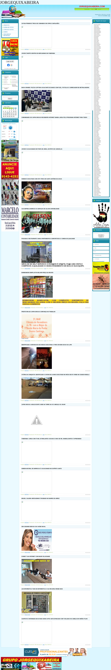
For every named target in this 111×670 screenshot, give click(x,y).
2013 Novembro (97, 77)
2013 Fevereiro (97, 66)
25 (15, 114)
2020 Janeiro (97, 174)
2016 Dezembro (97, 126)
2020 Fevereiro (97, 175)
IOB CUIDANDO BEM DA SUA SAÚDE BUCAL (34, 526)
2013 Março (96, 67)
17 (13, 113)
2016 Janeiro (97, 111)
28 (7, 116)
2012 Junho (96, 55)
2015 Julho (96, 104)
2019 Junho (96, 165)
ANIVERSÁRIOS (14, 82)
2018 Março (96, 145)
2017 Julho (96, 135)
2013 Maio (96, 70)
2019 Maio (96, 163)
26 (3, 116)
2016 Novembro (97, 124)
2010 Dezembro (97, 32)
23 (11, 114)
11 (15, 111)
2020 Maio (96, 178)
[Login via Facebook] (8, 65)
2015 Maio (96, 101)
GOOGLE (97, 244)
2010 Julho (96, 25)
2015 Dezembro (97, 110)
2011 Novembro (97, 46)
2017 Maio (96, 132)
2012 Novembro (97, 62)
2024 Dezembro (97, 192)
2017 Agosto (96, 136)
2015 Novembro (97, 109)
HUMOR (5, 81)
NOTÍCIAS (13, 76)
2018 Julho (96, 150)
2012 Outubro (97, 61)
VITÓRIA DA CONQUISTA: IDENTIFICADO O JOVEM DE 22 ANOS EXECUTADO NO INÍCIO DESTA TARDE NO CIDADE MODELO (55, 374)
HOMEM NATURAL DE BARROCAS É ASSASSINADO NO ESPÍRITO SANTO (42, 468)
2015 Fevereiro (97, 97)
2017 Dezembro (97, 141)
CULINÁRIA (13, 79)
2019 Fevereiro (97, 160)
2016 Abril (96, 115)
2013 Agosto (96, 74)
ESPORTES (6, 76)
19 (3, 114)
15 (9, 113)
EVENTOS (6, 79)
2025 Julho (96, 193)
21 (7, 114)
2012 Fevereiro (97, 50)
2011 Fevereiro (97, 35)
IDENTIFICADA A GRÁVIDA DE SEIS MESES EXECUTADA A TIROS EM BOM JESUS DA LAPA (47, 344)
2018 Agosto (96, 152)
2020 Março (96, 176)
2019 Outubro (97, 170)
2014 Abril (96, 84)
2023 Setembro (97, 188)
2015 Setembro (97, 106)
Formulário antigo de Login (10, 68)
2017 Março (96, 130)
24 (13, 114)
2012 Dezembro (97, 63)
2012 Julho (96, 57)
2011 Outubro (97, 45)
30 (11, 116)
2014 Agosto (96, 89)
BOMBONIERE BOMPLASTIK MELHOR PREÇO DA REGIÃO (37, 272)
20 (5, 114)
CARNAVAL (13, 84)
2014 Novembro (97, 93)
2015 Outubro (97, 107)
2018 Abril (96, 147)
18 (15, 113)
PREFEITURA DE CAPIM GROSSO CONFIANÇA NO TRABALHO (38, 311)
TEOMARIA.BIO (98, 255)
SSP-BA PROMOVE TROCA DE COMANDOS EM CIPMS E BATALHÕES (40, 23)
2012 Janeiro (97, 49)
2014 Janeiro (97, 80)
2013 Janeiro (97, 64)
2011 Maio (96, 38)
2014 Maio (96, 85)
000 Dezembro (97, 24)
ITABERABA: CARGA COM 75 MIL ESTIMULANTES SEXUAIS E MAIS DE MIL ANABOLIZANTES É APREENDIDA (51, 438)
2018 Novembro (97, 156)
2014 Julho (96, 88)
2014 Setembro (97, 91)
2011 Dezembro (97, 48)
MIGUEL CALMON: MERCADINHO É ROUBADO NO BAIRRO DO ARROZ (40, 498)
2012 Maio (96, 54)
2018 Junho (96, 149)
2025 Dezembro (97, 195)
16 (11, 113)
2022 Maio (96, 183)
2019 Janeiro (97, 158)
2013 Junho (96, 71)
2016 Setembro (97, 122)
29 (9, 116)
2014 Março (96, 83)
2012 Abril (96, 53)
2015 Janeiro (97, 96)
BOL (95, 248)
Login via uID (10, 61)
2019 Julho (96, 166)
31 (13, 116)
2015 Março (96, 98)
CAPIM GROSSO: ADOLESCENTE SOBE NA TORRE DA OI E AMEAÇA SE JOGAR (43, 404)
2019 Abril (96, 162)
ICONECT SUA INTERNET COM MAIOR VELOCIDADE (36, 556)
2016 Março (96, 114)
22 (9, 114)
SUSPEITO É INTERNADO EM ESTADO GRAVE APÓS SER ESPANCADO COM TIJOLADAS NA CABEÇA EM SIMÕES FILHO (54, 618)
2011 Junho (96, 40)
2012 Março (96, 51)
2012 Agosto (96, 58)
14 (7, 113)
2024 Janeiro (97, 190)
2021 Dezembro (97, 182)
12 (3, 113)
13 (5, 113)
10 (13, 111)
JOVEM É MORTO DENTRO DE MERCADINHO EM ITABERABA (38, 53)
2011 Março (96, 36)
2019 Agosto (96, 167)
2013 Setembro (97, 75)
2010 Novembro (97, 31)
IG (95, 251)
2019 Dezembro (97, 173)
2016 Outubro (97, 123)
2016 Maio (96, 117)
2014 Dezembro (97, 94)
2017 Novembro (97, 140)
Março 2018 (6, 106)
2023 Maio (96, 186)
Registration (86, 9)
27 (5, 116)
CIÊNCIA (5, 82)
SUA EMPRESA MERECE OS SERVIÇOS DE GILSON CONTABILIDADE (40, 208)
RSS (109, 15)
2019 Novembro (97, 171)
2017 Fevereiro (97, 128)
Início (92, 9)
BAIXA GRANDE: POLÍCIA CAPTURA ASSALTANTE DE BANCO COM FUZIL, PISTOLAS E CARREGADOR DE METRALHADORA (55, 87)
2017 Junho (96, 134)
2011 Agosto (96, 42)
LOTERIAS (97, 259)
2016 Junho (96, 118)
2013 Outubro (97, 76)
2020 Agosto (96, 179)
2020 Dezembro (97, 180)
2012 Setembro (97, 59)
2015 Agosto (96, 105)
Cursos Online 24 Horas (49, 656)
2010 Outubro (97, 29)
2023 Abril (96, 184)
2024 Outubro (97, 191)
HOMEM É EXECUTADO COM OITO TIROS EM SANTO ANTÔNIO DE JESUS (42, 179)
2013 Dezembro (97, 79)
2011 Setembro (97, 44)
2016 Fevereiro (97, 113)
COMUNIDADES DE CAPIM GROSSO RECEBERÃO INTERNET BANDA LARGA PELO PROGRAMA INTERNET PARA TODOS (54, 117)
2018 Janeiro (97, 143)
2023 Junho (96, 187)
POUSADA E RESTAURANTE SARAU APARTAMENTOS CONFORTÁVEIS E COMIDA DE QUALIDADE (48, 238)
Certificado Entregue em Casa (61, 656)
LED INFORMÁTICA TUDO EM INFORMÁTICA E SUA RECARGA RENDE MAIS (42, 589)
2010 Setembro (97, 28)
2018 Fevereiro (97, 144)
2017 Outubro (97, 139)
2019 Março (96, 161)
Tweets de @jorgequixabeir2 (98, 261)
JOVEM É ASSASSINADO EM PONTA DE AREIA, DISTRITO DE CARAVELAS (42, 149)
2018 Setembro (97, 153)
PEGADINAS (6, 87)
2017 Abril (96, 131)
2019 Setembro (97, 169)
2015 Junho (96, 102)
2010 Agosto (96, 27)
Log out (99, 9)
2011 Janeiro (96, 33)
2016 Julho (96, 119)
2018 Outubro (97, 154)
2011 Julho (96, 41)
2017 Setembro (97, 137)
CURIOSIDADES (14, 81)
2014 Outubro (97, 92)
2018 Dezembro (97, 157)
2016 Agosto (96, 120)
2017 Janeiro (97, 127)
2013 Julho (96, 72)
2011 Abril (96, 37)
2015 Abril (96, 100)
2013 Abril (96, 68)
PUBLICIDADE (7, 84)
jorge (43, 49)
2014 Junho (96, 87)
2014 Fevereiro (97, 81)
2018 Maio (96, 148)
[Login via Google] (11, 65)
